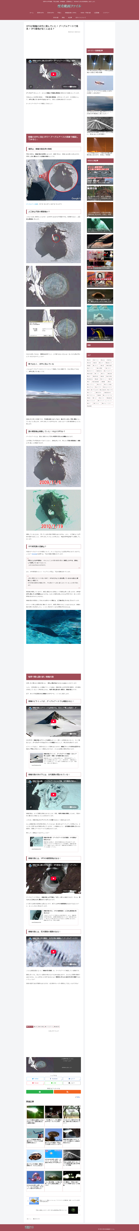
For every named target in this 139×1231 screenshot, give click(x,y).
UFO (36, 1026)
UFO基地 (41, 1026)
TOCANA (34, 554)
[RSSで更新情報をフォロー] (67, 1092)
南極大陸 (57, 1026)
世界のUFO (30, 1026)
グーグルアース (49, 1026)
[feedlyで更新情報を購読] (39, 1092)
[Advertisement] (53, 45)
